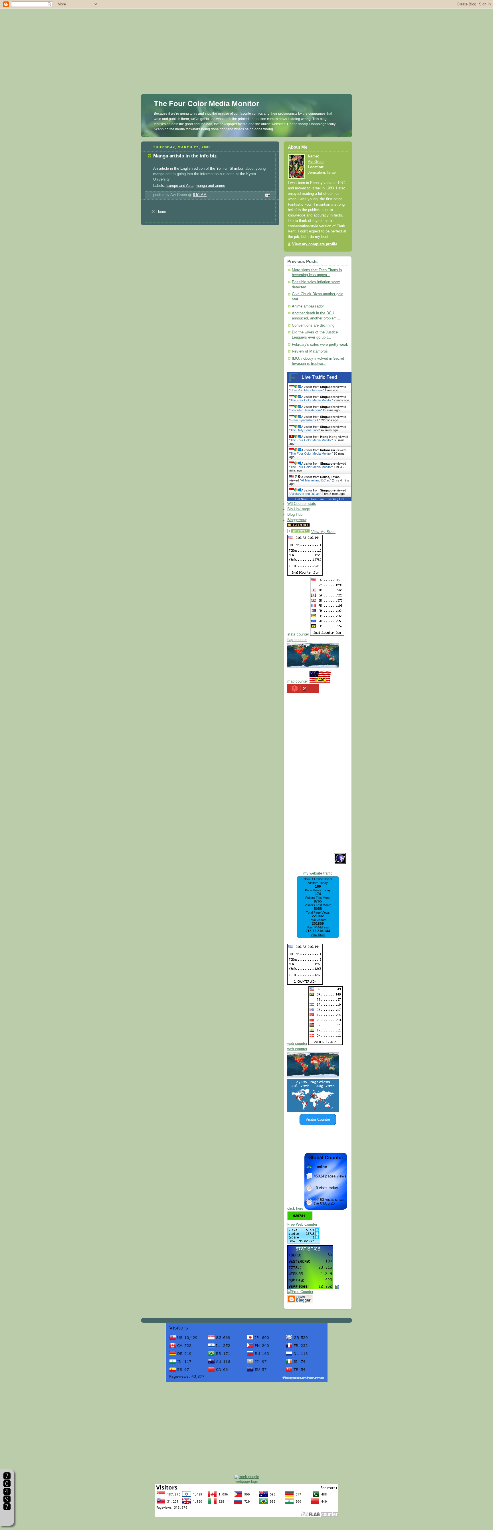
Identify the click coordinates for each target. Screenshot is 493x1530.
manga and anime (210, 186)
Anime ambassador (308, 306)
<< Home (158, 212)
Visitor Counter (318, 1120)
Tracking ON (335, 499)
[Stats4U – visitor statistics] (310, 1286)
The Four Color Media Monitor (206, 103)
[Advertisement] (246, 40)
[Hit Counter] (321, 526)
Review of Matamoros (310, 351)
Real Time (317, 499)
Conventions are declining (313, 325)
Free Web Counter (302, 1225)
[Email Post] (266, 196)
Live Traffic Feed (319, 377)
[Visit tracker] (313, 1111)
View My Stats (323, 532)
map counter (297, 681)
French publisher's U (304, 420)
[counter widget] (313, 1076)
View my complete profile (314, 244)
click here (295, 1209)
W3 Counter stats (301, 504)
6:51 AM (200, 195)
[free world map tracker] (313, 667)
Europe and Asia (179, 186)
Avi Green (316, 162)
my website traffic (318, 873)
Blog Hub (294, 515)
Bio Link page (298, 509)
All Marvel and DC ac (315, 480)
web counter (297, 1044)
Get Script (301, 499)
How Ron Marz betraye (306, 390)
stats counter (298, 634)
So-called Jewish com (305, 410)
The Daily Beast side (304, 430)
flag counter (297, 640)
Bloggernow (296, 520)
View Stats (318, 934)
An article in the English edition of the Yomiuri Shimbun (198, 169)
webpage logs (246, 1481)
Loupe (7, 1517)
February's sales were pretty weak (320, 345)
